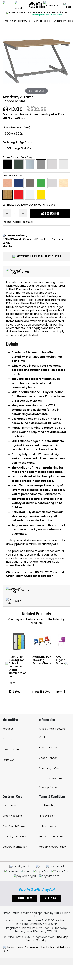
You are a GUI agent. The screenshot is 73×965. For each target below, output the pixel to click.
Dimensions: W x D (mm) (16, 127)
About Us (8, 728)
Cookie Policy (47, 805)
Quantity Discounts (14, 836)
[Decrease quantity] (7, 213)
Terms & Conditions (51, 836)
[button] (6, 663)
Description (21, 271)
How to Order (11, 749)
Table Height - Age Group (17, 142)
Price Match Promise (15, 826)
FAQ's (17, 601)
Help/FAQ (8, 759)
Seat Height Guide (50, 768)
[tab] (36, 271)
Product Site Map (36, 940)
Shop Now (50, 898)
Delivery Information (15, 846)
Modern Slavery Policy (52, 846)
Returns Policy (47, 826)
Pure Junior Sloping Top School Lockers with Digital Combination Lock (17, 666)
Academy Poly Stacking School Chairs (42, 660)
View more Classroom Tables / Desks (39, 256)
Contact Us (9, 739)
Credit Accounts (13, 815)
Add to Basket (50, 213)
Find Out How (25, 898)
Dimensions (21, 590)
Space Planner (48, 758)
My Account (10, 805)
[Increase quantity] (23, 213)
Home (5, 20)
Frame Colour (10, 157)
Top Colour (9, 175)
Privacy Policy (47, 815)
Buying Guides (48, 747)
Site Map (62, 937)
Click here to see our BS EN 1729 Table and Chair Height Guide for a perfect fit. (35, 574)
